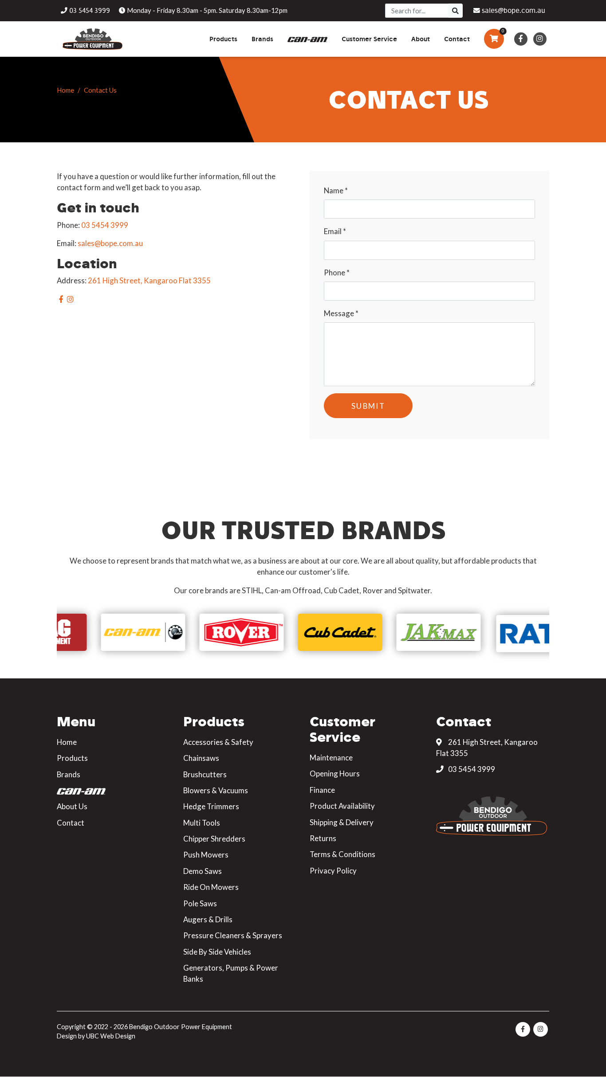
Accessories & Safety (218, 742)
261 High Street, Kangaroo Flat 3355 (149, 280)
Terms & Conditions (342, 854)
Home (65, 90)
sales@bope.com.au (110, 243)
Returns (323, 838)
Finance (322, 790)
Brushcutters (205, 774)
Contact (70, 822)
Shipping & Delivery (342, 822)
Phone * (337, 272)
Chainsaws (201, 758)
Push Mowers (205, 854)
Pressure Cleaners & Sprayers (232, 935)
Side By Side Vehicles (217, 951)
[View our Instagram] (539, 39)
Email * (335, 231)
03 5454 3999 (104, 225)
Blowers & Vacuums (215, 790)
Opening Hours (335, 773)
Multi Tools (201, 822)
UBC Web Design (110, 1036)
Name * (336, 190)
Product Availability (342, 806)
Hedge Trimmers (211, 806)
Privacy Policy (333, 870)
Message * (341, 313)
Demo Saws (202, 871)
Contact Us (100, 90)
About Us (72, 806)
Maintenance (331, 757)
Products (72, 758)
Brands (68, 774)
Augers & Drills (207, 919)
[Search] (455, 11)
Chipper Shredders (214, 838)
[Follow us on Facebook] (520, 39)
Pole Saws (200, 903)
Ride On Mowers (211, 887)
